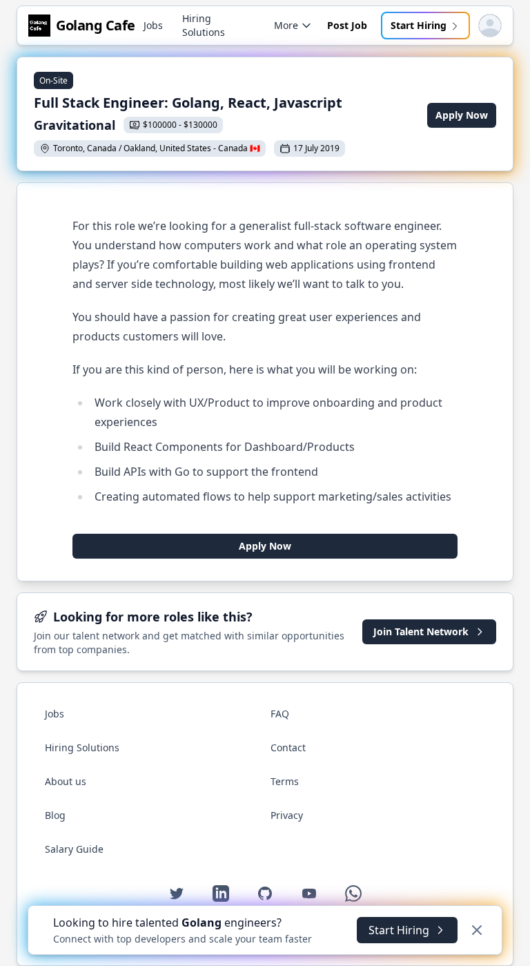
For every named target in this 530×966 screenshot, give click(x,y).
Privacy (287, 815)
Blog (55, 815)
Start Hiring (418, 25)
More (286, 25)
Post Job (347, 25)
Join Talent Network (421, 631)
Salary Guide (74, 849)
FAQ (280, 713)
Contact (288, 747)
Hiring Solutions (203, 25)
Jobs (153, 25)
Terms (285, 781)
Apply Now (461, 115)
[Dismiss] (477, 930)
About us (65, 781)
